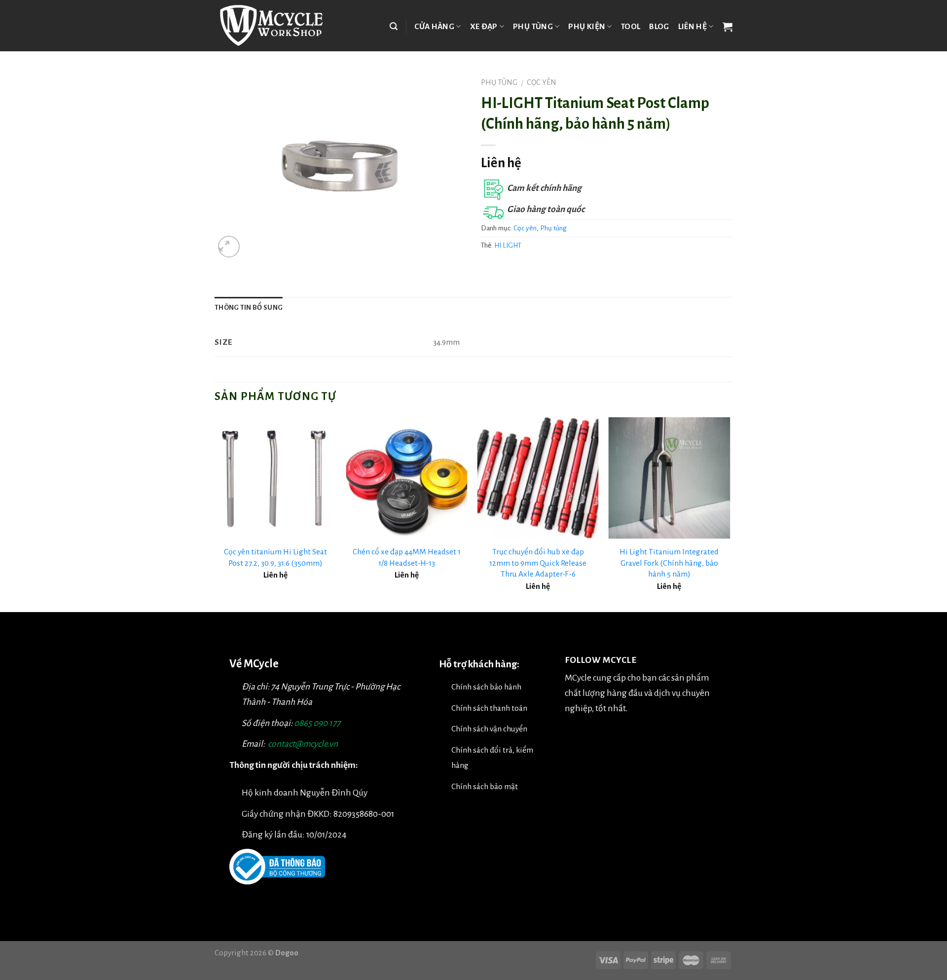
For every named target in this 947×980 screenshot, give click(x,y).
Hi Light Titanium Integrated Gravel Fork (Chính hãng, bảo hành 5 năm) (669, 562)
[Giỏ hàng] (727, 26)
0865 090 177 (317, 723)
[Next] (729, 514)
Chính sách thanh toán (489, 708)
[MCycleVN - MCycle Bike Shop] (277, 25)
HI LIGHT (507, 245)
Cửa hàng (434, 26)
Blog (659, 26)
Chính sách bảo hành (486, 687)
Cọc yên (541, 82)
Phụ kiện (586, 26)
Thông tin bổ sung (249, 307)
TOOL (630, 26)
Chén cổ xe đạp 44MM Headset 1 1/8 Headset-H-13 (407, 557)
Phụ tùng (533, 26)
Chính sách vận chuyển (489, 729)
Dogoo (286, 952)
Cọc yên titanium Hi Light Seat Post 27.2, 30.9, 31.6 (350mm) (275, 557)
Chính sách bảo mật (484, 786)
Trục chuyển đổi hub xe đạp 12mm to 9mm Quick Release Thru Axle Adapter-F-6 (537, 562)
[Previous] (215, 514)
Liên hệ (692, 26)
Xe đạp (484, 26)
